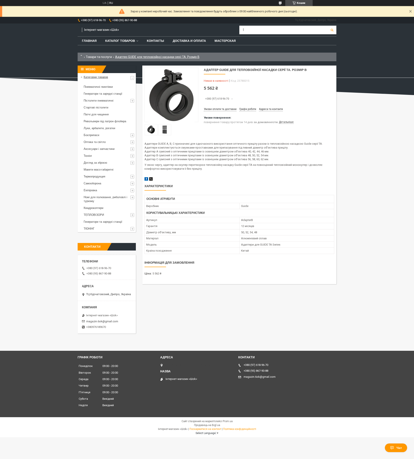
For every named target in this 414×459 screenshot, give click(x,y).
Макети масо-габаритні (98, 169)
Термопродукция (94, 176)
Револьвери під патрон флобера (105, 121)
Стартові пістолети (96, 107)
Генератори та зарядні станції (103, 93)
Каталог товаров (120, 40)
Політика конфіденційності (239, 429)
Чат (399, 448)
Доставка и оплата (189, 40)
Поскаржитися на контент (205, 429)
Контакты (155, 40)
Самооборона (92, 183)
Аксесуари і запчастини (99, 148)
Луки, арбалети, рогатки (99, 128)
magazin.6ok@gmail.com (102, 321)
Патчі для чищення (96, 114)
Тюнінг (88, 155)
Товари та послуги (99, 57)
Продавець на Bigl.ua (207, 425)
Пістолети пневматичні (98, 100)
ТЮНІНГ (89, 228)
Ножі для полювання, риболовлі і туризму (105, 199)
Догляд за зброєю (95, 162)
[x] (151, 179)
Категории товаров (96, 77)
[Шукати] (332, 30)
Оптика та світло (95, 142)
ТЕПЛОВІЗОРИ (94, 214)
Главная (89, 40)
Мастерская (225, 40)
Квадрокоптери (93, 208)
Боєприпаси (91, 135)
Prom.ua (228, 421)
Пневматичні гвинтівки (98, 86)
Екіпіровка (90, 190)
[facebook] (146, 179)
